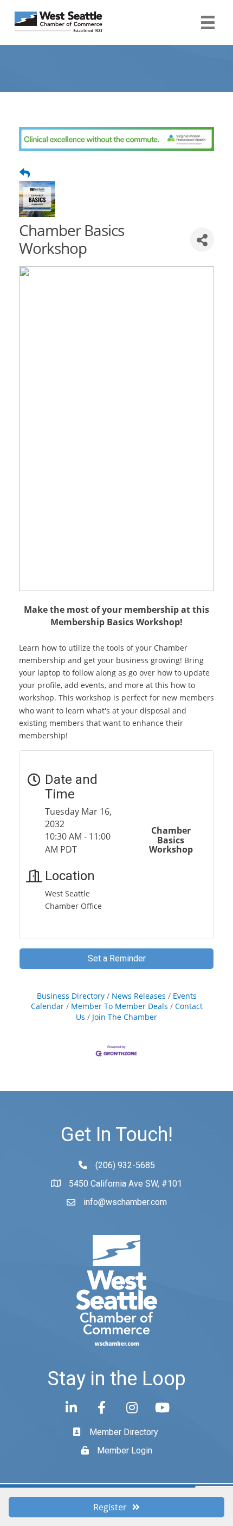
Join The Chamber (124, 1017)
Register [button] (110, 1507)
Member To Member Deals (119, 1006)
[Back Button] (25, 173)
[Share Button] (202, 239)
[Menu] (207, 22)
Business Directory (71, 996)
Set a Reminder (117, 958)
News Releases (139, 996)
